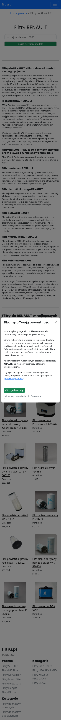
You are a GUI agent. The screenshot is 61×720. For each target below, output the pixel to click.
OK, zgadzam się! (14, 390)
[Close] (55, 322)
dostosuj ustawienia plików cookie (23, 396)
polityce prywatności (13, 378)
